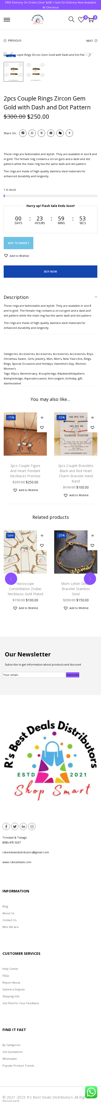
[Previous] (11, 54)
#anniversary (28, 373)
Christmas (10, 359)
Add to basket (18, 243)
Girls (31, 359)
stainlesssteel (12, 383)
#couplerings (47, 373)
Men (49, 359)
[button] (16, 255)
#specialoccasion (35, 378)
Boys (90, 354)
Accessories (27, 354)
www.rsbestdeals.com (16, 862)
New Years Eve (72, 359)
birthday (70, 378)
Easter (22, 359)
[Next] (89, 54)
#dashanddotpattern (70, 373)
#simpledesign (13, 378)
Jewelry (40, 359)
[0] (81, 20)
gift (80, 378)
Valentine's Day (64, 363)
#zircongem (56, 378)
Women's (10, 368)
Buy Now (50, 271)
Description (16, 297)
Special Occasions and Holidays (32, 363)
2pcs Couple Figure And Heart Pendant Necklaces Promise (25, 470)
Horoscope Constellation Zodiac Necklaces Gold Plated (25, 588)
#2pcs (15, 373)
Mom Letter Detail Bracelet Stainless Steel (75, 588)
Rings (87, 359)
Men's (58, 359)
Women (81, 363)
